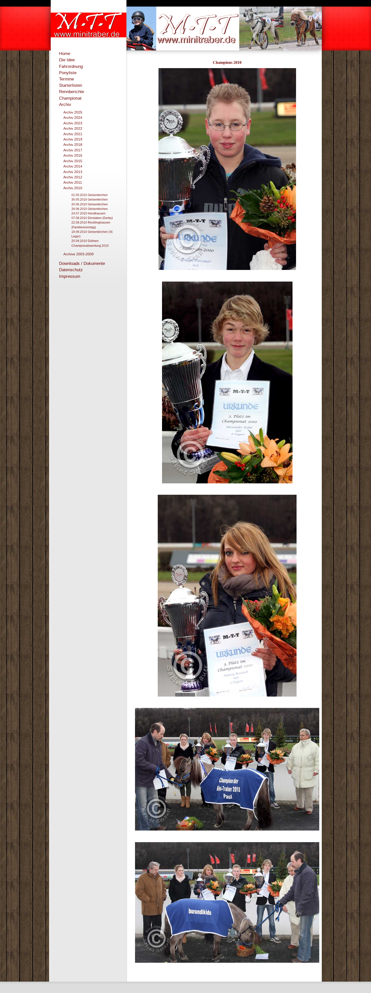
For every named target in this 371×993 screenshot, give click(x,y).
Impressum (69, 276)
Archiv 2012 (72, 177)
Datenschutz (71, 269)
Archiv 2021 (72, 134)
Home (64, 53)
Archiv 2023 (72, 123)
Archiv (65, 104)
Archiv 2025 (72, 112)
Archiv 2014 (72, 166)
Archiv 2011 (72, 182)
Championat (70, 98)
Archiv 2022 (72, 128)
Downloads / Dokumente (82, 263)
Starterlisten (70, 85)
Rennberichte (71, 91)
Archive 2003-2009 (78, 254)
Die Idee (67, 60)
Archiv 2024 (72, 118)
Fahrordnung (71, 66)
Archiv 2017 (72, 150)
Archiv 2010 (72, 188)
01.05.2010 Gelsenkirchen (89, 195)
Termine (66, 79)
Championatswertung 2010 (90, 245)
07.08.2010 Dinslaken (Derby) (92, 218)
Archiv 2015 (72, 161)
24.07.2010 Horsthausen (88, 213)
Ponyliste (67, 72)
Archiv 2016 (72, 155)
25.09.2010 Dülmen (85, 241)
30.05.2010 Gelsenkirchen (89, 199)
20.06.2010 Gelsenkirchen (89, 204)
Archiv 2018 (72, 145)
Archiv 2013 (72, 172)
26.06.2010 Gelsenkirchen (89, 209)
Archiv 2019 (72, 139)
